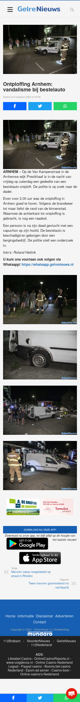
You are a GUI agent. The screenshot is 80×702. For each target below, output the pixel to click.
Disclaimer (44, 615)
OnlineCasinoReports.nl (51, 658)
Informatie (25, 615)
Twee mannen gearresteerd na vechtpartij (49, 583)
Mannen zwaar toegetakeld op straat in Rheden (31, 572)
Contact (39, 621)
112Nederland (41, 644)
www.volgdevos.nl (19, 662)
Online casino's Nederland (39, 674)
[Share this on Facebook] (14, 106)
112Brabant (11, 640)
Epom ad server (37, 670)
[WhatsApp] (65, 106)
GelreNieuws (66, 640)
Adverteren (64, 615)
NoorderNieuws (38, 640)
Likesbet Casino (20, 658)
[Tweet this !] (40, 106)
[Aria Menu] (10, 9)
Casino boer (60, 670)
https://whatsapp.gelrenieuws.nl (48, 264)
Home (10, 615)
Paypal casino (31, 666)
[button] (71, 693)
